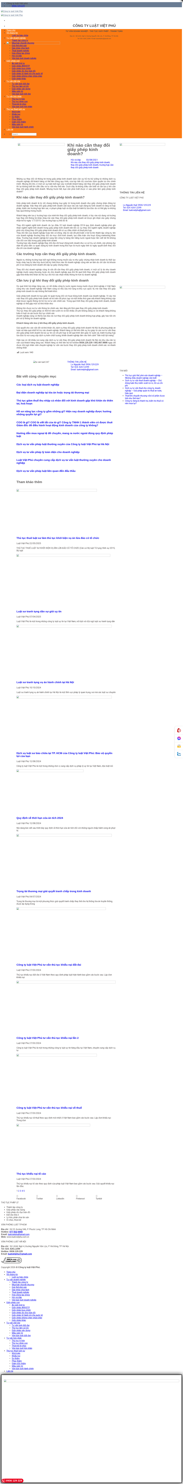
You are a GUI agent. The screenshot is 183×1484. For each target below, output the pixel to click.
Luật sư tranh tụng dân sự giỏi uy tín (38, 611)
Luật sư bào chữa (20, 35)
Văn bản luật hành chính (23, 127)
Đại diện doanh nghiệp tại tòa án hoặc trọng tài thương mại (52, 392)
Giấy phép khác (19, 78)
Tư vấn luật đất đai (20, 83)
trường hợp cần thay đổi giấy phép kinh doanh (92, 166)
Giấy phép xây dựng (21, 89)
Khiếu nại (16, 114)
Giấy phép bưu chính (21, 68)
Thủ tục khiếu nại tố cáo (31, 1173)
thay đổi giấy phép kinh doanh (84, 165)
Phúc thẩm (17, 119)
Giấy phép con (13, 61)
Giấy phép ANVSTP (21, 66)
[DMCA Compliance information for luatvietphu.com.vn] (11, 1262)
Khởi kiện (16, 111)
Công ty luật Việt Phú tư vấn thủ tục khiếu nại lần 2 (47, 1038)
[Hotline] (179, 730)
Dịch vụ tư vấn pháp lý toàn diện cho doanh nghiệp (48, 452)
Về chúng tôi (12, 33)
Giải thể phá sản (19, 45)
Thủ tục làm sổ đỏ (20, 86)
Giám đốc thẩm (19, 122)
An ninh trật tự (18, 63)
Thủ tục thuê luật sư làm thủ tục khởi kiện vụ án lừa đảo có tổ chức (57, 538)
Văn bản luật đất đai (21, 94)
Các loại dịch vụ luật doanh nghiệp (37, 384)
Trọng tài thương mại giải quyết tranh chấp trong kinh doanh (53, 891)
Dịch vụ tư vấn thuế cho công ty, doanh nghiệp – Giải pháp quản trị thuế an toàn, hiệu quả (143, 390)
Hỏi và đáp (17, 55)
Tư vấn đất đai (13, 81)
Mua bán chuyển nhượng (23, 43)
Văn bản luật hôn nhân (22, 106)
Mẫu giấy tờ (17, 91)
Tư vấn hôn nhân (14, 96)
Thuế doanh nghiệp (20, 50)
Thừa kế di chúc (19, 104)
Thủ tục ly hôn (18, 99)
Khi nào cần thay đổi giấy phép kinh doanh (90, 162)
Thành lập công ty (20, 40)
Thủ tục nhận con (20, 101)
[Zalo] (179, 754)
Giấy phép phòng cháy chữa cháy (27, 76)
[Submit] (13, 137)
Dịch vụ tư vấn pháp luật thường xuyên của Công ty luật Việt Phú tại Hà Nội (62, 444)
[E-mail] (179, 746)
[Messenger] (179, 738)
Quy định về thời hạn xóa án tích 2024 (39, 818)
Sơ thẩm (16, 116)
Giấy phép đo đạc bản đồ (24, 71)
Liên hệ (9, 129)
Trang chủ (10, 30)
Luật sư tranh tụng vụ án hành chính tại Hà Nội (45, 682)
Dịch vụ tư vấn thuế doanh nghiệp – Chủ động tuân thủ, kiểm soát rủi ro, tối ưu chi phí (144, 383)
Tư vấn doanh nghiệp (16, 38)
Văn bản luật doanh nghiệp (24, 58)
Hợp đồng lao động (21, 53)
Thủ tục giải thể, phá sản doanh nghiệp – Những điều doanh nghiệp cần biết (143, 376)
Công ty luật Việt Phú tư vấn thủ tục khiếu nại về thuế (49, 1107)
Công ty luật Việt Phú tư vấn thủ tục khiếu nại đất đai (48, 964)
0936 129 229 (14, 1480)
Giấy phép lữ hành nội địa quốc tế (27, 73)
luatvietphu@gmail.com (18, 1234)
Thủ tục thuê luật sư (15, 109)
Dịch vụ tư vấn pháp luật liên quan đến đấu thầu (46, 471)
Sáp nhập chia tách (20, 48)
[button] (26, 1197)
